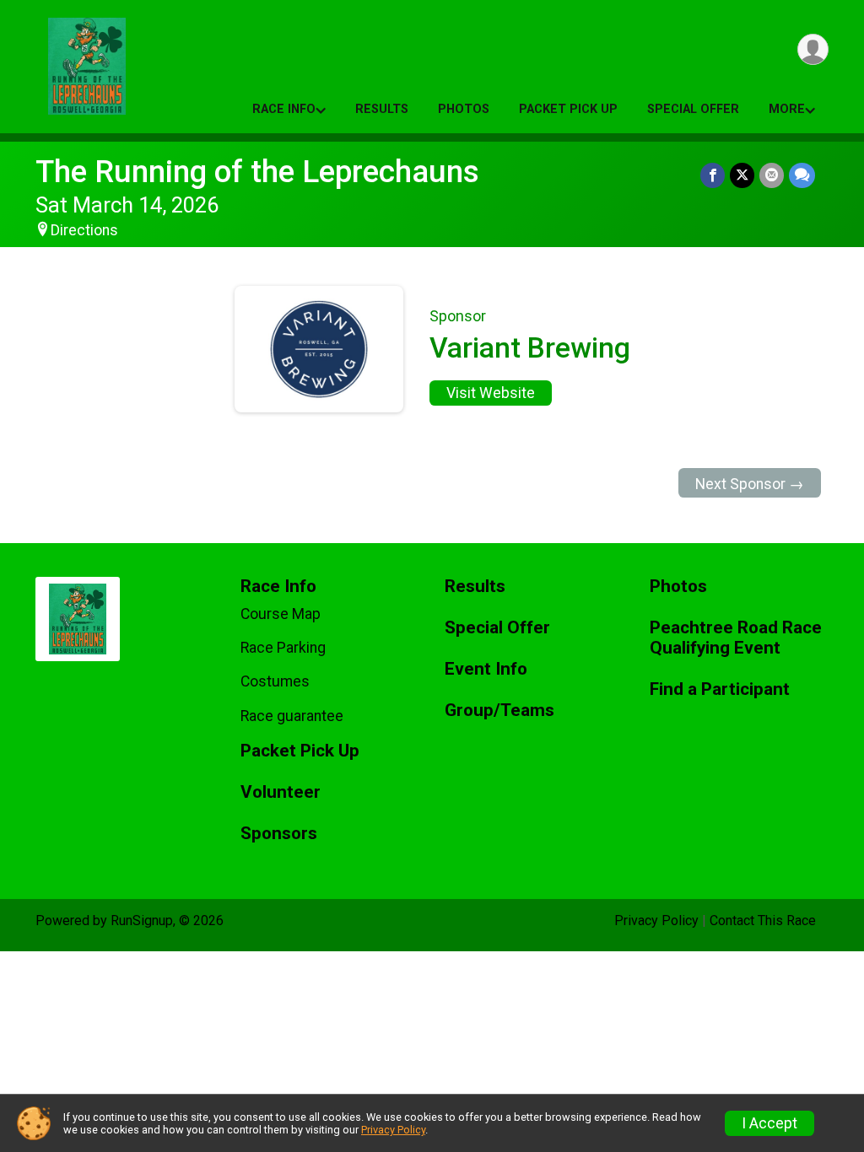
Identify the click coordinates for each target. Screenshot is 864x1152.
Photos (463, 109)
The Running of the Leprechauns (257, 171)
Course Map (280, 614)
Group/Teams (499, 710)
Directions (84, 230)
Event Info (486, 669)
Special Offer (693, 109)
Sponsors (278, 833)
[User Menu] (813, 49)
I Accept (769, 1123)
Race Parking (283, 647)
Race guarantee (291, 716)
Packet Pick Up (568, 109)
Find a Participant (720, 689)
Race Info (284, 109)
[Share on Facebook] (712, 175)
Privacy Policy (656, 920)
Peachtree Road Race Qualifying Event (736, 638)
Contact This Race (763, 920)
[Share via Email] (771, 175)
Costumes (275, 681)
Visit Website (490, 393)
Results (381, 109)
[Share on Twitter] (742, 175)
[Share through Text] (802, 175)
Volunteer (280, 792)
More (787, 109)
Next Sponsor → (749, 484)
